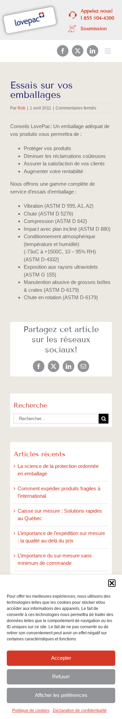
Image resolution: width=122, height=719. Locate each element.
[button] (111, 583)
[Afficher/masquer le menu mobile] (108, 51)
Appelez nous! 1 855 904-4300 (97, 14)
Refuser (61, 676)
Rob (21, 108)
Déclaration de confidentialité (80, 710)
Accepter (61, 658)
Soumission (94, 29)
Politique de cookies (30, 710)
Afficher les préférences (61, 695)
